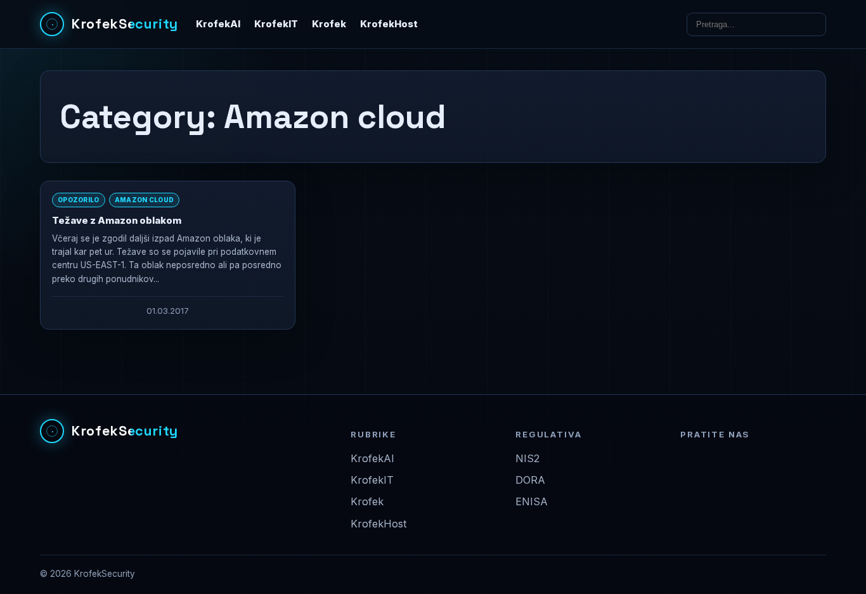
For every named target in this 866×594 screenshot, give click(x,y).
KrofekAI (218, 24)
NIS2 (527, 458)
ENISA (531, 501)
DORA (530, 480)
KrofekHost (389, 24)
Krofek (329, 24)
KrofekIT (276, 24)
